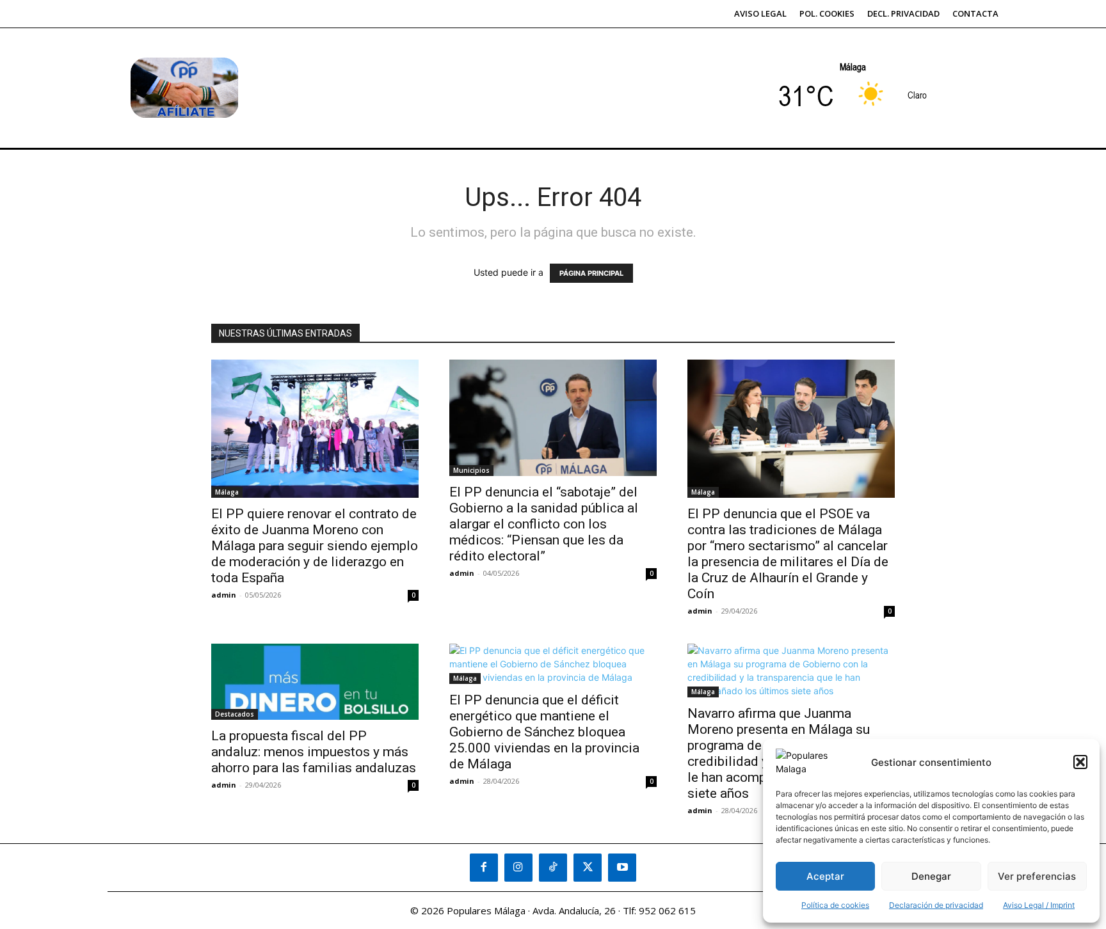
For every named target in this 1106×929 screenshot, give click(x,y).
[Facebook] (484, 868)
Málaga (227, 492)
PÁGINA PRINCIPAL (591, 273)
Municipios (471, 470)
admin (223, 594)
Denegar (931, 876)
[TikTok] (553, 868)
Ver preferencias (1037, 876)
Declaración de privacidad (936, 905)
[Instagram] (518, 868)
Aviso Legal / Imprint (1039, 905)
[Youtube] (622, 868)
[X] (587, 868)
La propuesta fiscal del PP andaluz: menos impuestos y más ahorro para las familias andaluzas (313, 751)
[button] (1080, 762)
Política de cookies (835, 905)
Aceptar (825, 876)
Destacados (234, 714)
